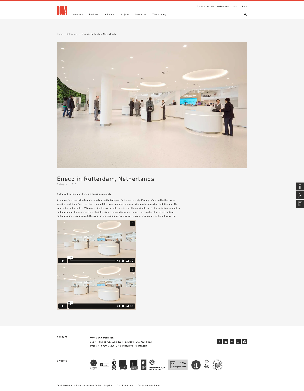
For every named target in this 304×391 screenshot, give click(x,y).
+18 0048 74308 (106, 345)
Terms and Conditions (149, 385)
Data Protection (125, 385)
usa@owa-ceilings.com (135, 345)
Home (60, 34)
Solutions (109, 14)
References (72, 34)
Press (235, 6)
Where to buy (159, 14)
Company (78, 14)
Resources (140, 14)
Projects (124, 14)
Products (93, 14)
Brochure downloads (205, 6)
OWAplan (88, 208)
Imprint (108, 385)
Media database (223, 6)
